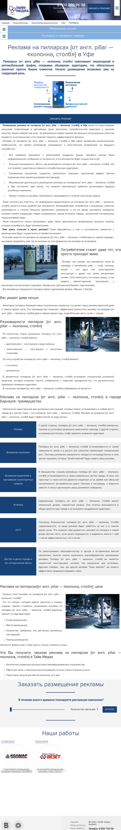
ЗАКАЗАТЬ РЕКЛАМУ (99, 8)
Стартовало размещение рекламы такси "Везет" (50, 770)
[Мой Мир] (18, 821)
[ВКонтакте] (6, 821)
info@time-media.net (71, 11)
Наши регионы (78, 825)
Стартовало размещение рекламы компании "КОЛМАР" (16, 770)
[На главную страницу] (18, 19)
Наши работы (77, 828)
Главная (74, 822)
